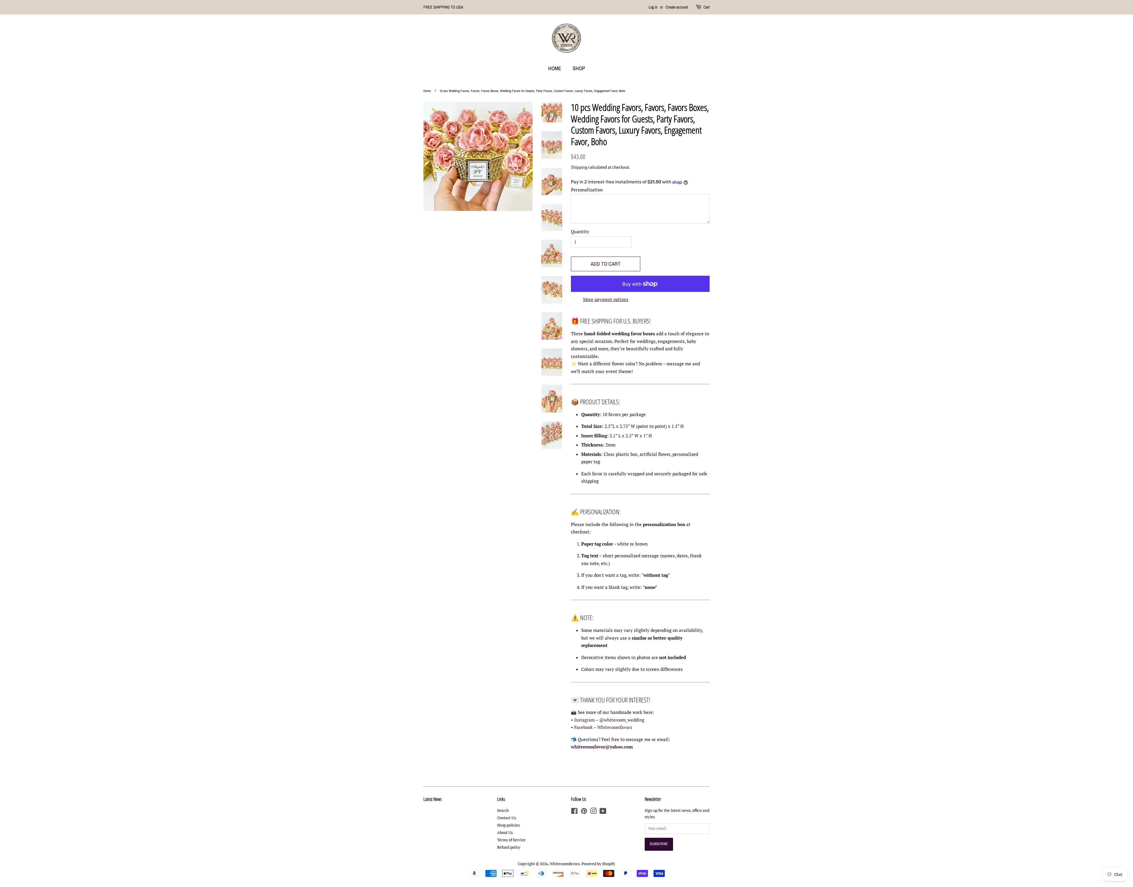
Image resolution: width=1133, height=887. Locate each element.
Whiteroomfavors (565, 863)
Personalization (587, 190)
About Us (505, 832)
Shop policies (508, 825)
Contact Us (506, 817)
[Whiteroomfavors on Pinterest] (584, 812)
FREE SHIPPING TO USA (443, 7)
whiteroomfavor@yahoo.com (602, 747)
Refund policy (508, 847)
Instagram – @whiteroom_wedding (609, 720)
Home (554, 68)
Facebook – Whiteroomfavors (603, 727)
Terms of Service (511, 839)
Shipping (579, 167)
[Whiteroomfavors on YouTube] (603, 812)
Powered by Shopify (598, 863)
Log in (653, 7)
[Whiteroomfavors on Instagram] (593, 812)
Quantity (580, 231)
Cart (706, 7)
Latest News (432, 799)
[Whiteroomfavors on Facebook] (574, 812)
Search (503, 810)
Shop (579, 68)
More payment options (605, 299)
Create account (677, 7)
